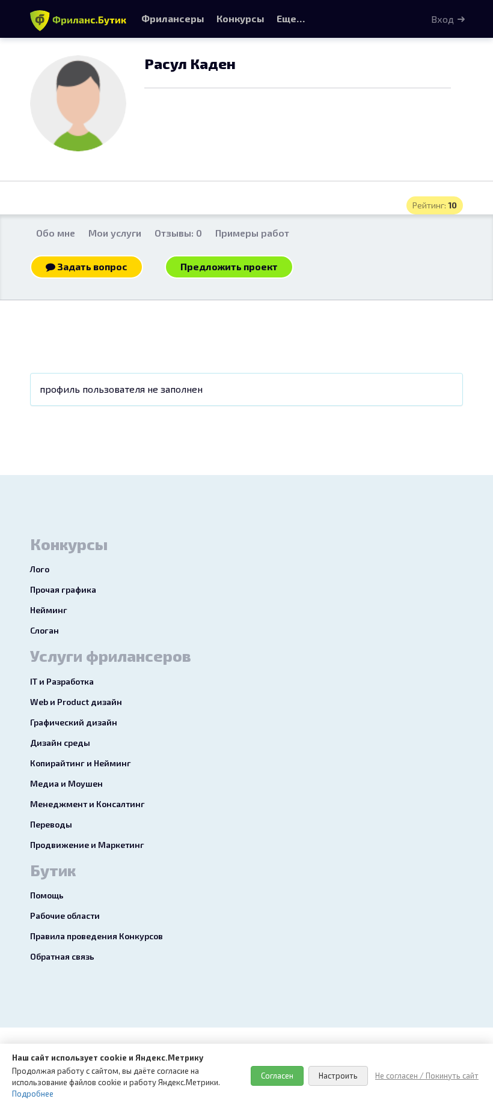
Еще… (291, 18)
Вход (442, 19)
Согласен (277, 1075)
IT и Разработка (62, 681)
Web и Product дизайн (76, 702)
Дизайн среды (60, 742)
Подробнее (33, 1093)
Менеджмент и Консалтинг (87, 804)
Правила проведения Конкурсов (96, 936)
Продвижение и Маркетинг (87, 845)
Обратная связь (62, 956)
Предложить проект (229, 266)
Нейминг (48, 610)
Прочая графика (63, 589)
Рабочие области (65, 915)
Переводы (51, 824)
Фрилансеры (172, 18)
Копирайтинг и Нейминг (80, 763)
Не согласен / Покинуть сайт (427, 1075)
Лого (39, 569)
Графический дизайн (73, 722)
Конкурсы (240, 18)
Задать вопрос (91, 266)
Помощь (47, 895)
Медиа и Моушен (66, 783)
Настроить (338, 1075)
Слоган (44, 630)
